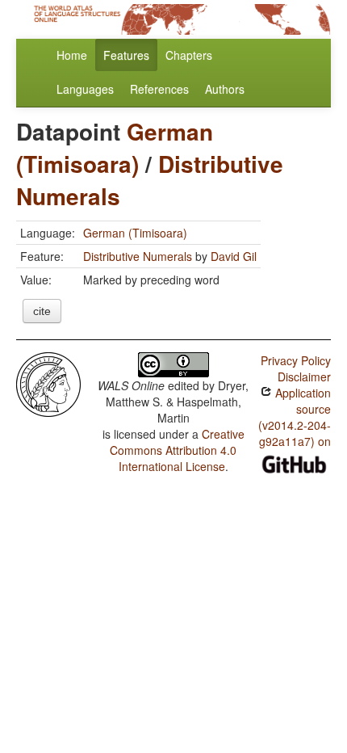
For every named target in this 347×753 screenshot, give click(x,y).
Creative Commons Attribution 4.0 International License (177, 450)
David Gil (234, 256)
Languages (85, 89)
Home (71, 55)
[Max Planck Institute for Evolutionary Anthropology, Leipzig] (48, 383)
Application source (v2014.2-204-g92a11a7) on (294, 417)
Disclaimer (304, 376)
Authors (225, 89)
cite (42, 311)
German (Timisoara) (114, 147)
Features (126, 55)
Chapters (188, 55)
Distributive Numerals (137, 256)
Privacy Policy (296, 360)
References (159, 89)
